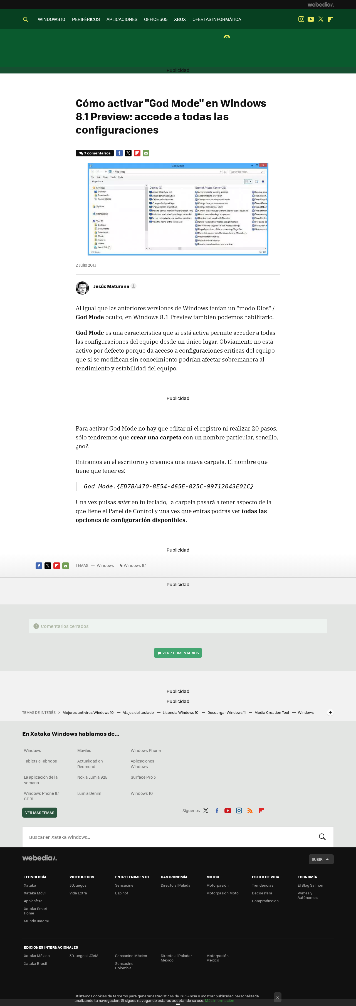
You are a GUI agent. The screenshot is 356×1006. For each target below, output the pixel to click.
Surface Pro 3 (143, 777)
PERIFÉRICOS (86, 19)
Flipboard (330, 19)
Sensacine (124, 885)
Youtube (311, 19)
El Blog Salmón (310, 885)
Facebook (119, 153)
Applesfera (33, 900)
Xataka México (37, 955)
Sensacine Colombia (124, 965)
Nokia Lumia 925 (92, 777)
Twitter (320, 19)
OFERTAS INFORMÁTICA (216, 19)
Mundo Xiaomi (36, 920)
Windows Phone (146, 750)
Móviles (84, 750)
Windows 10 (142, 793)
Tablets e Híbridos (40, 761)
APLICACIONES (122, 19)
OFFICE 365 (155, 19)
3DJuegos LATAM (84, 955)
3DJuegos (78, 885)
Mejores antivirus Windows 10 (89, 712)
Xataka (30, 885)
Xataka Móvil (35, 893)
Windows (105, 565)
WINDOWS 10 (51, 19)
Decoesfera (262, 893)
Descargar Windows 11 (226, 712)
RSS (250, 809)
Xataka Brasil (35, 963)
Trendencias (262, 885)
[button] (114, 286)
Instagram (301, 19)
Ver (180, 652)
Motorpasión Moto (222, 893)
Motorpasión (217, 885)
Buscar (322, 837)
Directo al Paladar (176, 885)
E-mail (146, 153)
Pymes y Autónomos (308, 895)
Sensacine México (131, 955)
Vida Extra (78, 893)
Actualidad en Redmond (90, 763)
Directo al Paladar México (176, 958)
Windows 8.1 (135, 565)
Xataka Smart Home (36, 911)
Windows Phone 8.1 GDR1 (42, 795)
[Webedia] (321, 4)
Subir (317, 859)
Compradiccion (265, 900)
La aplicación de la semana (41, 779)
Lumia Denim (89, 793)
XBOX (180, 19)
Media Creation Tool (272, 712)
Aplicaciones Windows (142, 763)
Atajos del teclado (139, 712)
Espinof (121, 893)
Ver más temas (39, 812)
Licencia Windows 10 (181, 712)
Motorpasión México (217, 958)
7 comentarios (97, 153)
